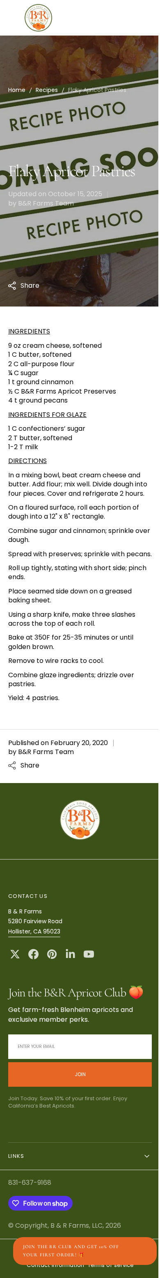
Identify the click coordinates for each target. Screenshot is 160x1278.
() (111, 18)
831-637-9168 (29, 1201)
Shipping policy (118, 1270)
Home (16, 90)
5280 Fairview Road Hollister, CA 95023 (35, 944)
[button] (85, 18)
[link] (77, 839)
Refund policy (34, 1270)
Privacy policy (75, 1270)
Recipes (47, 90)
